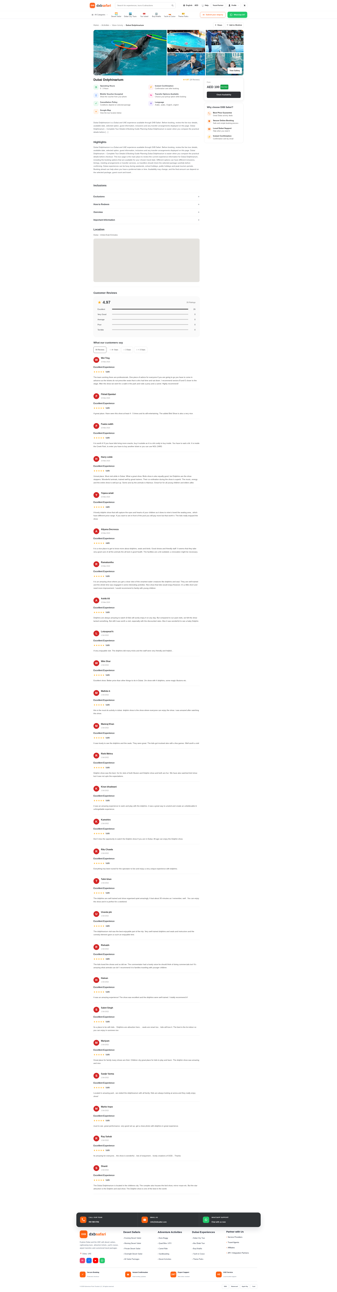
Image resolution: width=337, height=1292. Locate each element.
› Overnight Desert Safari (132, 1254)
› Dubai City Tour (198, 1238)
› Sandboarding (163, 1254)
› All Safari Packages (131, 1259)
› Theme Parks (197, 1259)
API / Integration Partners (238, 1253)
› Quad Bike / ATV (165, 1243)
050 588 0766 (94, 1222)
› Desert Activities (164, 1259)
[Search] (172, 5)
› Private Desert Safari (131, 1249)
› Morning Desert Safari (132, 1243)
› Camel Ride (163, 1249)
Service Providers (235, 1237)
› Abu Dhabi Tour (198, 1243)
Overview (98, 212)
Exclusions (99, 196)
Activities (105, 25)
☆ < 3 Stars (140, 350)
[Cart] (244, 5)
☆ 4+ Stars (114, 350)
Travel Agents (233, 1242)
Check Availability (224, 95)
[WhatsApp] (102, 1260)
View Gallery (235, 71)
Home (96, 25)
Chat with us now (219, 1222)
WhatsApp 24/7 (239, 15)
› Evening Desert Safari (132, 1238)
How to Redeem (101, 204)
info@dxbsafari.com (158, 1222)
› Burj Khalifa (197, 1249)
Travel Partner (218, 5)
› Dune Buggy (163, 1238)
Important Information (104, 220)
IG (82, 1260)
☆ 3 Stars (127, 350)
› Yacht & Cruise (198, 1254)
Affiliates (231, 1248)
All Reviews (99, 350)
